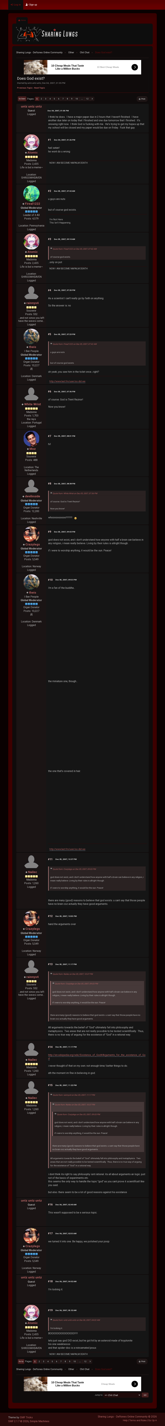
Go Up (21, 1361)
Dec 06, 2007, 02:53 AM (65, 1233)
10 (77, 99)
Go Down (22, 99)
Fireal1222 (32, 204)
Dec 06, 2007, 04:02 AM (65, 1281)
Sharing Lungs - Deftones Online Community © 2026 (127, 1416)
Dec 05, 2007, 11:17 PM (66, 964)
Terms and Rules (138, 1420)
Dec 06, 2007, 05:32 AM (65, 1310)
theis (32, 347)
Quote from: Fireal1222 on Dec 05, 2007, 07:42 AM (75, 249)
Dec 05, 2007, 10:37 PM (66, 859)
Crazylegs (32, 544)
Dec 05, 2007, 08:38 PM (64, 484)
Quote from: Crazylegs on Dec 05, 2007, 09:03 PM (74, 869)
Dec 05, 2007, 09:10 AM (64, 239)
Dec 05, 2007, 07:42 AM (64, 191)
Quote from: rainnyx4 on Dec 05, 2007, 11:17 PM (74, 1095)
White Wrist (32, 404)
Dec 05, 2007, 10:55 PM (66, 916)
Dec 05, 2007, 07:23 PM (64, 334)
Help (125, 1420)
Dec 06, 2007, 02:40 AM (65, 1204)
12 (87, 99)
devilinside (32, 496)
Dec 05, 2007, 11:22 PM (66, 1085)
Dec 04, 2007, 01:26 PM (64, 140)
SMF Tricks (26, 1417)
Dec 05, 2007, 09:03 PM (64, 532)
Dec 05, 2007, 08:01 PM (64, 436)
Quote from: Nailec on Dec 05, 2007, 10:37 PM (73, 974)
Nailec (32, 872)
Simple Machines (39, 1421)
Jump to (98, 1395)
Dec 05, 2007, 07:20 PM (64, 290)
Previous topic (25, 87)
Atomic (33, 152)
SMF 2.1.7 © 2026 (18, 1421)
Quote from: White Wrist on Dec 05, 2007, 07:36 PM (75, 493)
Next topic (39, 87)
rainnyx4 (32, 303)
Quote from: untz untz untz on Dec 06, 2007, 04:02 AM (76, 1320)
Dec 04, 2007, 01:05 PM (58, 111)
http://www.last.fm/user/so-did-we (67, 381)
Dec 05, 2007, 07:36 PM (64, 391)
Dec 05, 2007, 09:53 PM (66, 580)
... (82, 99)
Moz (32, 449)
